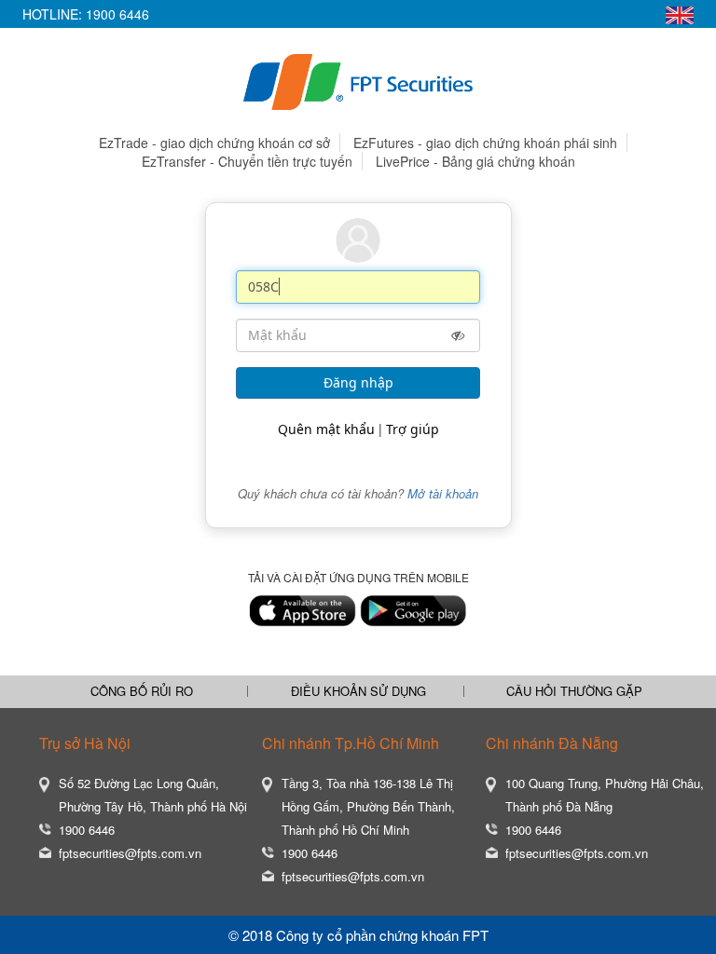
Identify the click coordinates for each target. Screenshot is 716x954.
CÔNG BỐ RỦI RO (141, 691)
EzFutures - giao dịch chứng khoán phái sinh (485, 142)
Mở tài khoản (442, 493)
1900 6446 (117, 14)
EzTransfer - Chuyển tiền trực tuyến (247, 161)
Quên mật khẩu (326, 429)
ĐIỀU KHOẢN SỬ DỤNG (358, 691)
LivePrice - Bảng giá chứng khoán (475, 161)
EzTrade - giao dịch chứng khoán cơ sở (214, 142)
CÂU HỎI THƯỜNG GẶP (574, 691)
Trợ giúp (412, 429)
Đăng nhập (358, 382)
